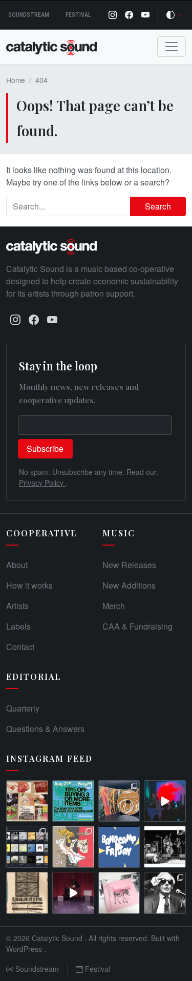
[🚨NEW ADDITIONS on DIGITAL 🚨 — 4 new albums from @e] (73, 847)
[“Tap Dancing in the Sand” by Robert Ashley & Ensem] (165, 893)
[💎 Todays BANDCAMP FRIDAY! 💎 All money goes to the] (119, 847)
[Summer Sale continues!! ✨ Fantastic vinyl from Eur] (27, 801)
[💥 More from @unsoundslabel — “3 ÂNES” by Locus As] (119, 893)
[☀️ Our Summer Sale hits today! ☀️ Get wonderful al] (73, 801)
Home (15, 80)
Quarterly (22, 708)
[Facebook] (129, 15)
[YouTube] (145, 15)
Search (158, 206)
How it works (29, 585)
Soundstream (28, 14)
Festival (78, 14)
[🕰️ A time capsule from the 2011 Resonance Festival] (27, 893)
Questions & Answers (45, 729)
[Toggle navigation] (171, 46)
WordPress (25, 949)
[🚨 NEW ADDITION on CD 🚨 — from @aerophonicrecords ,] (119, 801)
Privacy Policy (42, 482)
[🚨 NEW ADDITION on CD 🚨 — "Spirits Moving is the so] (165, 847)
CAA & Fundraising (137, 626)
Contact (20, 647)
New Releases (129, 565)
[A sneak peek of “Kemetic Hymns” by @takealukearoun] (165, 801)
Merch (113, 606)
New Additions (129, 585)
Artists (17, 606)
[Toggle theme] (174, 15)
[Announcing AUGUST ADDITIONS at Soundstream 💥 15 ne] (27, 847)
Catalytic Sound (58, 938)
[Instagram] (112, 15)
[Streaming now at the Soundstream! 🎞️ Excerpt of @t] (73, 893)
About (17, 565)
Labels (18, 626)
